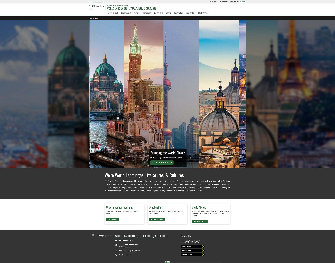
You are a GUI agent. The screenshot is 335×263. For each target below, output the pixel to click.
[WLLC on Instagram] (192, 241)
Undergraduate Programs (130, 12)
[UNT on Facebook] (182, 241)
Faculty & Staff (112, 12)
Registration (178, 12)
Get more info (187, 254)
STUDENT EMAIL (224, 2)
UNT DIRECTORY (234, 2)
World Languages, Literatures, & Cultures (131, 8)
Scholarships (190, 12)
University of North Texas (112, 2)
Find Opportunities (200, 221)
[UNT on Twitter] (185, 241)
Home (90, 18)
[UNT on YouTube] (188, 241)
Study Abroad (203, 12)
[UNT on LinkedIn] (195, 241)
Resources (147, 12)
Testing (168, 12)
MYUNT (211, 2)
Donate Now (158, 12)
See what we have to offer (161, 162)
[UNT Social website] (198, 241)
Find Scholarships (156, 219)
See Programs (112, 219)
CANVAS (216, 2)
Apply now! (186, 246)
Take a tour (186, 250)
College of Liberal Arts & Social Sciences (118, 6)
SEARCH (243, 1)
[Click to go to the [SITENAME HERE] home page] (97, 7)
